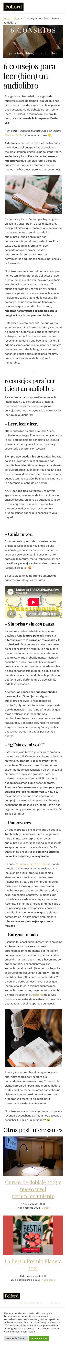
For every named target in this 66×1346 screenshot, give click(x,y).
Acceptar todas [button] (39, 1338)
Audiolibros (48, 1279)
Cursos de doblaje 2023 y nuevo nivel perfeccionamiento (33, 1188)
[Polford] (13, 9)
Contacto (54, 1302)
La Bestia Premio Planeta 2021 (33, 1264)
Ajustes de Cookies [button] (16, 1338)
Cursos (46, 1207)
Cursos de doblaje (30, 1302)
